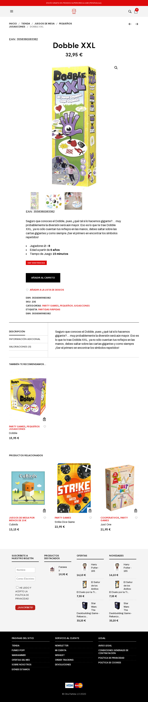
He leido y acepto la (23, 593)
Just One (106, 524)
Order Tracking (64, 660)
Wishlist (60, 655)
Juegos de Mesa (44, 23)
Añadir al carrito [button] (44, 419)
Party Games (50, 305)
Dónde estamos (21, 669)
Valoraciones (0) (20, 346)
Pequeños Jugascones (75, 305)
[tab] (28, 332)
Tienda (25, 23)
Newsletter (61, 645)
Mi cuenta (60, 650)
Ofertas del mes (21, 660)
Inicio (13, 23)
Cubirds (13, 524)
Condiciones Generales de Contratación (113, 651)
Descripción (17, 331)
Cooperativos (110, 517)
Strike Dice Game (65, 522)
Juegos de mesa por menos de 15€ (22, 519)
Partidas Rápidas (49, 309)
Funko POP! (18, 650)
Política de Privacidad (111, 658)
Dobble (13, 433)
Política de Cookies (109, 662)
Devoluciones (63, 664)
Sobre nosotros (21, 664)
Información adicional (24, 339)
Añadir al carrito (43, 277)
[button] (12, 11)
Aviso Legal (105, 645)
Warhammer (19, 655)
